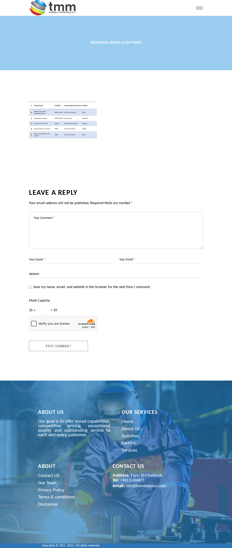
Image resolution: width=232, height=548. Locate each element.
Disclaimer (48, 504)
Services (129, 450)
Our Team (47, 483)
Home (127, 421)
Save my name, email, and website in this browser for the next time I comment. (92, 287)
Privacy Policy (51, 490)
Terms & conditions (56, 497)
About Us (130, 428)
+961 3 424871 (132, 480)
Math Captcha (39, 301)
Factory (129, 443)
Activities (130, 436)
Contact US (48, 475)
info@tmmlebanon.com (146, 486)
